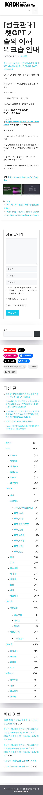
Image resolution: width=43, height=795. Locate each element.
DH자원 (9, 644)
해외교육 (18, 615)
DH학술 (9, 488)
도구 (8, 201)
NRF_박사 (18, 518)
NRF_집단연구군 (21, 524)
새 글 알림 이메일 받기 (17, 305)
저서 (12, 590)
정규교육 (14, 608)
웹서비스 (14, 651)
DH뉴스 (13, 455)
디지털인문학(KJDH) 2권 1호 (15, 761)
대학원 (17, 626)
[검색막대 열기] (29, 10)
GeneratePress (23, 791)
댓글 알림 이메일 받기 (17, 299)
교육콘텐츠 (19, 638)
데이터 (13, 662)
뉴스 (8, 448)
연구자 (13, 696)
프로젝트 (14, 501)
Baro (10, 739)
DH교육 (9, 601)
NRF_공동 (18, 529)
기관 (12, 685)
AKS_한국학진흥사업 (23, 507)
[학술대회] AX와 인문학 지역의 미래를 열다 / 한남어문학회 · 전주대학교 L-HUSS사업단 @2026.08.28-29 (22, 404)
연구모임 (14, 680)
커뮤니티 (10, 673)
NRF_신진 (18, 546)
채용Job (13, 461)
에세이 (13, 579)
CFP (12, 563)
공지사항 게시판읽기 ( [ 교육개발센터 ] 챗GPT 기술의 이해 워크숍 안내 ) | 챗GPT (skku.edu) (21, 66)
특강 (12, 557)
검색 (5, 329)
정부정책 (14, 483)
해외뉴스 (14, 466)
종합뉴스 (14, 472)
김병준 (33, 761)
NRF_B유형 (19, 540)
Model (13, 656)
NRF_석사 (18, 513)
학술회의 (14, 596)
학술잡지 (14, 691)
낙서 (12, 495)
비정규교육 (15, 631)
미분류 (9, 443)
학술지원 (14, 568)
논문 (12, 585)
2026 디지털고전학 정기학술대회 (19, 421)
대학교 (17, 620)
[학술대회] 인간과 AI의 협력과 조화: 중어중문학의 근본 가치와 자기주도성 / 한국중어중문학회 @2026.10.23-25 (22, 414)
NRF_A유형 (19, 535)
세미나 (13, 574)
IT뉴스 (13, 477)
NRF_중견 (18, 551)
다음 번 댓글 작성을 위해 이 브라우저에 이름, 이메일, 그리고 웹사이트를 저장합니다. (22, 290)
